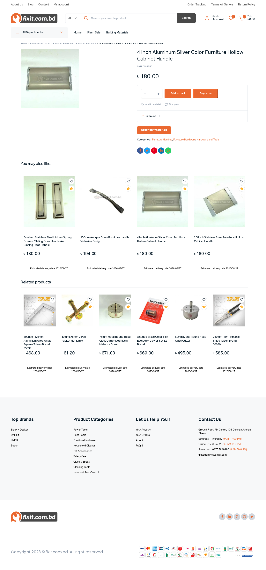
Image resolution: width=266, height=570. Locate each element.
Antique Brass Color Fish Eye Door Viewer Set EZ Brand (152, 341)
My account (61, 4)
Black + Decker (19, 430)
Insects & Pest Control (86, 472)
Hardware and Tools (40, 43)
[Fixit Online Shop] (34, 18)
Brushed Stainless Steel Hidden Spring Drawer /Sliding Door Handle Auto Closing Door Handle (47, 241)
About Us (17, 4)
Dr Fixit (15, 435)
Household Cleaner (84, 446)
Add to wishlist (153, 104)
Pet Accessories (82, 451)
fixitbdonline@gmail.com (212, 455)
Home (78, 32)
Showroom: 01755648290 (222, 449)
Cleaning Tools (81, 467)
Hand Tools (79, 435)
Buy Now (205, 93)
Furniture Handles (85, 43)
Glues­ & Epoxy (81, 462)
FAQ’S (139, 446)
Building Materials (117, 32)
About (139, 440)
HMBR (14, 440)
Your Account (143, 430)
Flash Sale (93, 32)
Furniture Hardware (63, 43)
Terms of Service (222, 4)
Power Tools (80, 430)
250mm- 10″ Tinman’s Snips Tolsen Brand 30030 (226, 341)
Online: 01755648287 (219, 444)
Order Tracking (197, 4)
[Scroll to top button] (257, 561)
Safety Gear (80, 456)
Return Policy (246, 4)
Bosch (14, 446)
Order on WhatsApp (154, 130)
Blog (30, 4)
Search (186, 18)
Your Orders (143, 435)
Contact (43, 4)
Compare (174, 104)
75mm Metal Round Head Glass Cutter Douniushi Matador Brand (115, 341)
